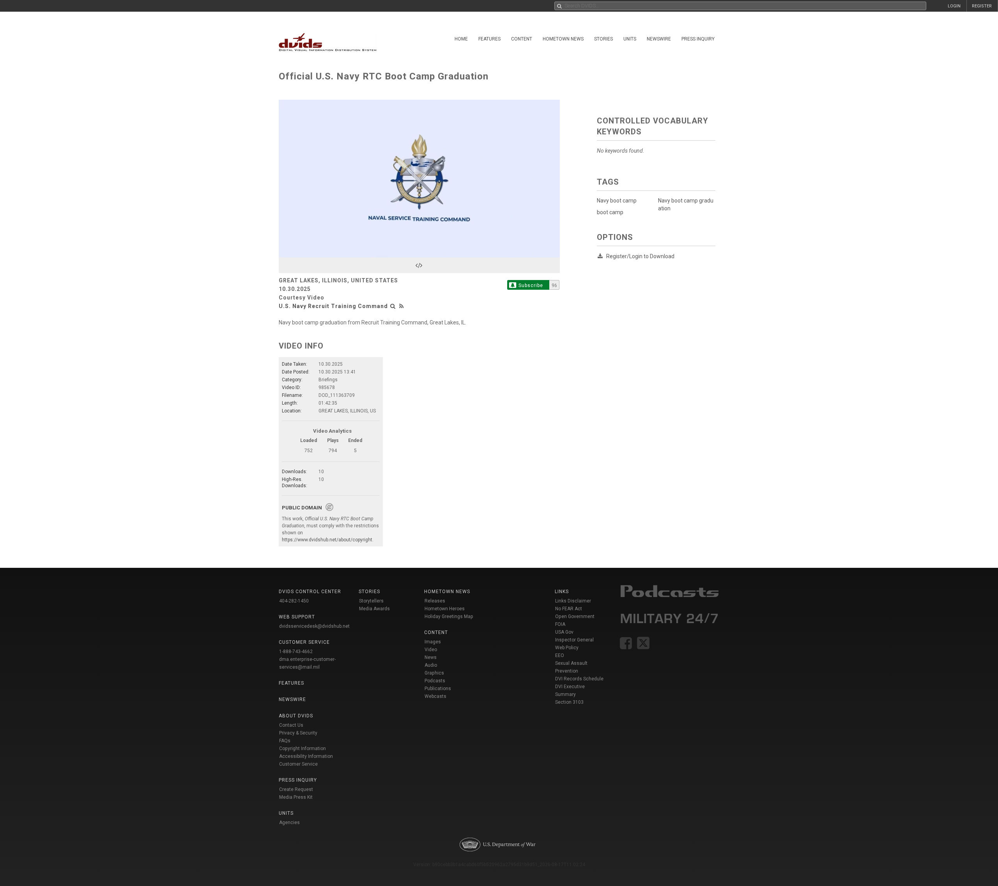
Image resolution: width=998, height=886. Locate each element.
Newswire (659, 39)
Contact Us (291, 725)
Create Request (296, 789)
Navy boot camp (617, 200)
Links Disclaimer (573, 601)
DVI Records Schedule (579, 679)
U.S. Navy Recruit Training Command (333, 306)
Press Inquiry (698, 39)
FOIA (560, 624)
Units (629, 39)
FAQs (284, 740)
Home (461, 39)
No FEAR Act (568, 608)
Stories (603, 39)
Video (431, 649)
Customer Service (298, 764)
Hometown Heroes (445, 608)
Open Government (575, 616)
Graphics (434, 673)
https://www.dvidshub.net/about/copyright (327, 540)
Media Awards (374, 608)
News (431, 657)
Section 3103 (569, 702)
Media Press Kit (296, 797)
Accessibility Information (306, 756)
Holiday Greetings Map (449, 616)
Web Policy (567, 647)
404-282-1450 (294, 601)
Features (489, 39)
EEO (559, 655)
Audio (431, 665)
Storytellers (371, 601)
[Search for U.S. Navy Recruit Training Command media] (392, 306)
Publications (438, 688)
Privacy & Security (298, 733)
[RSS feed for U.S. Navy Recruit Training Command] (401, 306)
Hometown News (563, 39)
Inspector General (574, 640)
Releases (435, 601)
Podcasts (435, 680)
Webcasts (435, 696)
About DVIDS (296, 716)
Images (433, 642)
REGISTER (982, 6)
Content (521, 39)
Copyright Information (302, 748)
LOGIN (954, 6)
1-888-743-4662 (296, 651)
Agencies (289, 822)
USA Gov (564, 632)
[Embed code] (419, 265)
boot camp (610, 212)
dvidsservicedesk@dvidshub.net (314, 626)
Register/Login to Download (640, 256)
